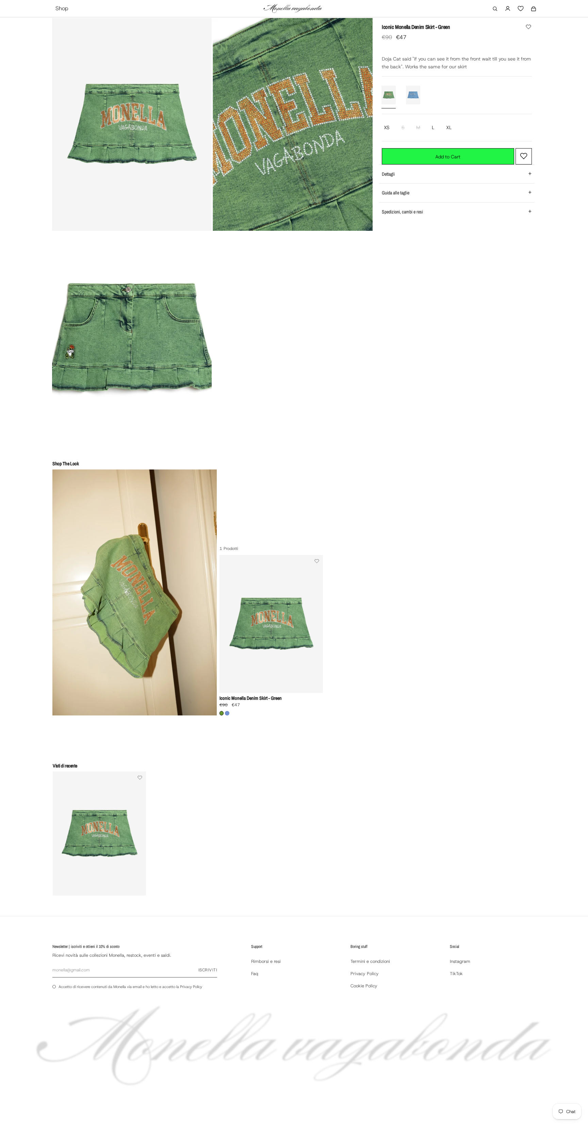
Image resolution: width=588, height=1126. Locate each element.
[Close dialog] (362, 475)
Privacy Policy (317, 628)
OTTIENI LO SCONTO (295, 613)
